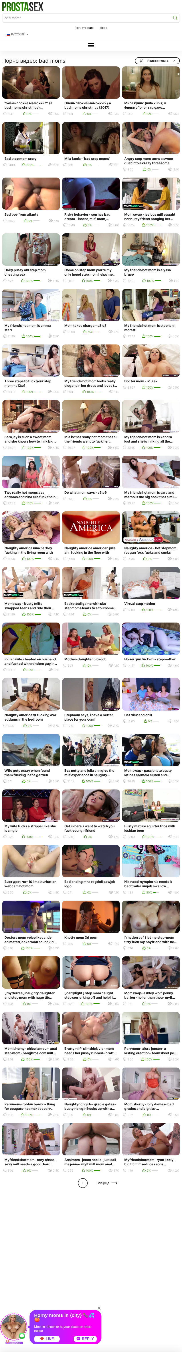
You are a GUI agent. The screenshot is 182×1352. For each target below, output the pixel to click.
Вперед (103, 1183)
